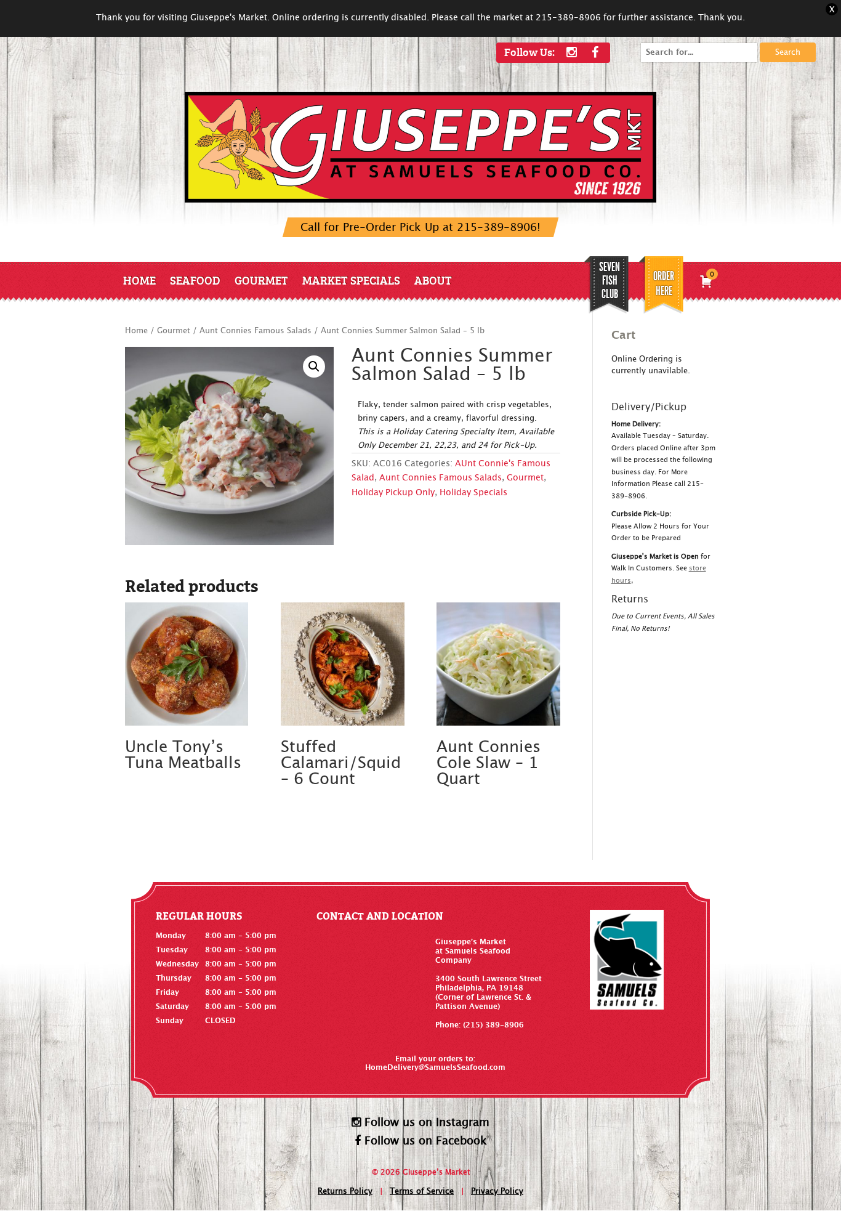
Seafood (195, 280)
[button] (314, 366)
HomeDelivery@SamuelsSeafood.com (435, 1067)
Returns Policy (345, 1192)
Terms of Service (422, 1192)
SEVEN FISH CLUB (609, 280)
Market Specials (351, 280)
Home (139, 280)
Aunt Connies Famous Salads (255, 331)
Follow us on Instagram (425, 1122)
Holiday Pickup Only (393, 492)
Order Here (663, 283)
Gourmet (261, 280)
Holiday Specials (473, 492)
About (433, 280)
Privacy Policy (497, 1192)
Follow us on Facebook (424, 1141)
